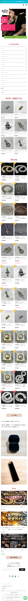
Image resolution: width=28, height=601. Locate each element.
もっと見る (14, 415)
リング (2, 48)
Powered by (12, 594)
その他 (2, 92)
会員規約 (3, 588)
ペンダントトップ (5, 56)
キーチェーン (4, 80)
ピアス (2, 68)
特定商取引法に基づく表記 (7, 586)
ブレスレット (4, 60)
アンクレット (4, 72)
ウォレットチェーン (5, 76)
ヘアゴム (3, 84)
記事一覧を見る (14, 557)
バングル (3, 64)
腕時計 (2, 88)
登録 (22, 569)
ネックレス (3, 52)
